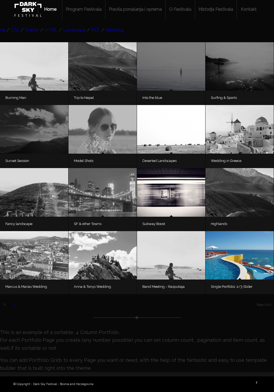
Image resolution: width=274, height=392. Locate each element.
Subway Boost (153, 224)
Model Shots (83, 161)
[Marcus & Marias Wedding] (34, 255)
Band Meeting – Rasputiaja (163, 287)
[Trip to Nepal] (102, 66)
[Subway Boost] (171, 192)
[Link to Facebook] (257, 383)
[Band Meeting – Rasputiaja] (171, 255)
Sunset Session (17, 161)
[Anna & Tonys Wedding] (102, 255)
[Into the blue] (171, 66)
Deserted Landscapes (159, 161)
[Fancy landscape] (34, 192)
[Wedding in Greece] (240, 129)
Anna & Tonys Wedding (92, 287)
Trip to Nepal (84, 98)
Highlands (219, 224)
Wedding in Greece (226, 161)
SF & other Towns (87, 224)
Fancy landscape (18, 224)
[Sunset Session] (34, 129)
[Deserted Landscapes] (171, 129)
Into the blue (152, 98)
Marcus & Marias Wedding (26, 287)
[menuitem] (50, 9)
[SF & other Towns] (102, 192)
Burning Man (15, 98)
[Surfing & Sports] (240, 66)
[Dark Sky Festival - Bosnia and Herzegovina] (28, 9)
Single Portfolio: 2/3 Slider (232, 287)
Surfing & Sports (224, 98)
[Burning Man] (34, 66)
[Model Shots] (102, 129)
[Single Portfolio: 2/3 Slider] (240, 255)
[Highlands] (240, 192)
